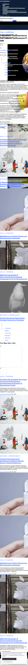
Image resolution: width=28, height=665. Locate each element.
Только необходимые (7, 661)
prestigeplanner (5, 50)
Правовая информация (10, 10)
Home (4, 5)
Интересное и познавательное (14, 43)
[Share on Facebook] (15, 323)
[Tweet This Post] (15, 324)
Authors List (6, 4)
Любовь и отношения (11, 50)
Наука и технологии (11, 56)
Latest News (6, 6)
